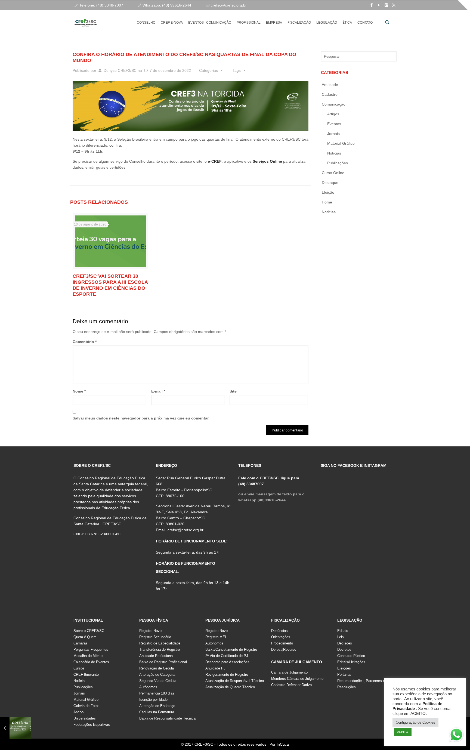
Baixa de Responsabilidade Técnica (167, 718)
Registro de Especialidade (159, 643)
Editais (342, 631)
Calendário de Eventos (91, 662)
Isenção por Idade (153, 699)
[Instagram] (386, 5)
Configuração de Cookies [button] (415, 722)
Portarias (344, 674)
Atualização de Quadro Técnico (230, 687)
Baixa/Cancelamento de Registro (231, 649)
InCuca (283, 744)
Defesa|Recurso (283, 649)
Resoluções (346, 687)
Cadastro (330, 94)
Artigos (333, 114)
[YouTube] (379, 5)
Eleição (328, 192)
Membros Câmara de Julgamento (297, 679)
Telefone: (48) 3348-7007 (101, 5)
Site (233, 391)
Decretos (344, 649)
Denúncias (279, 631)
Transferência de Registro (159, 649)
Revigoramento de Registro (226, 674)
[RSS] (394, 5)
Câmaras (80, 643)
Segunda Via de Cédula (157, 681)
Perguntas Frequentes (90, 649)
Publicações (337, 163)
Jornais (333, 133)
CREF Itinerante (86, 674)
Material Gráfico (85, 699)
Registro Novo (150, 631)
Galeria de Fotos (86, 706)
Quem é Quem (85, 637)
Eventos (334, 124)
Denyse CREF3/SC (120, 70)
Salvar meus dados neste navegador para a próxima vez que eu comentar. (141, 418)
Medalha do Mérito (88, 656)
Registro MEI (215, 637)
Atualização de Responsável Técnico (234, 681)
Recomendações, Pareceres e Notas (366, 681)
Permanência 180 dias (156, 693)
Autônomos (148, 687)
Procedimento (282, 643)
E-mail (158, 391)
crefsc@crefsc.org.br (229, 5)
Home (327, 202)
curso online (333, 173)
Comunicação (333, 104)
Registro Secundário (155, 637)
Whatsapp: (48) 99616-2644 (167, 5)
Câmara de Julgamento (289, 672)
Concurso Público (351, 656)
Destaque (330, 182)
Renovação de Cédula (156, 668)
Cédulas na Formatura (156, 712)
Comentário (85, 341)
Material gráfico (341, 143)
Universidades (84, 718)
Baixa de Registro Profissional (163, 662)
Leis (340, 637)
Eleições (344, 668)
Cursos (79, 668)
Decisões (344, 643)
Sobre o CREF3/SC (88, 631)
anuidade (330, 84)
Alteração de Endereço (157, 706)
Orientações (280, 637)
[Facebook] (372, 5)
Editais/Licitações (351, 662)
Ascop (78, 712)
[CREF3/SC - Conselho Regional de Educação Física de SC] (85, 18)
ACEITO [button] (402, 731)
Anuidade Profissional (156, 656)
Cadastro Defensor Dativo (291, 685)
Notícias (334, 153)
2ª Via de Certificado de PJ (226, 656)
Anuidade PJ (215, 668)
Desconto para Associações (227, 662)
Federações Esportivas (91, 725)
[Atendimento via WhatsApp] (456, 736)
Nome (79, 391)
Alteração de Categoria (157, 674)
